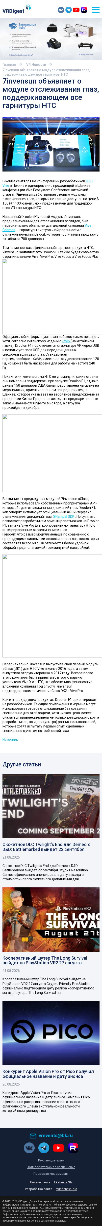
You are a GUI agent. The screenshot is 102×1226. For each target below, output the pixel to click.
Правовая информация (51, 1173)
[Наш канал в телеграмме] (68, 10)
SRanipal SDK (63, 516)
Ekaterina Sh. (63, 1182)
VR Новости (36, 65)
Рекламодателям (51, 1160)
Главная (9, 65)
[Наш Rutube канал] (84, 10)
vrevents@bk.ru (56, 1135)
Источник (10, 740)
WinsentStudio (66, 1189)
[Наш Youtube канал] (76, 10)
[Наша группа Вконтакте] (61, 10)
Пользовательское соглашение (51, 1167)
